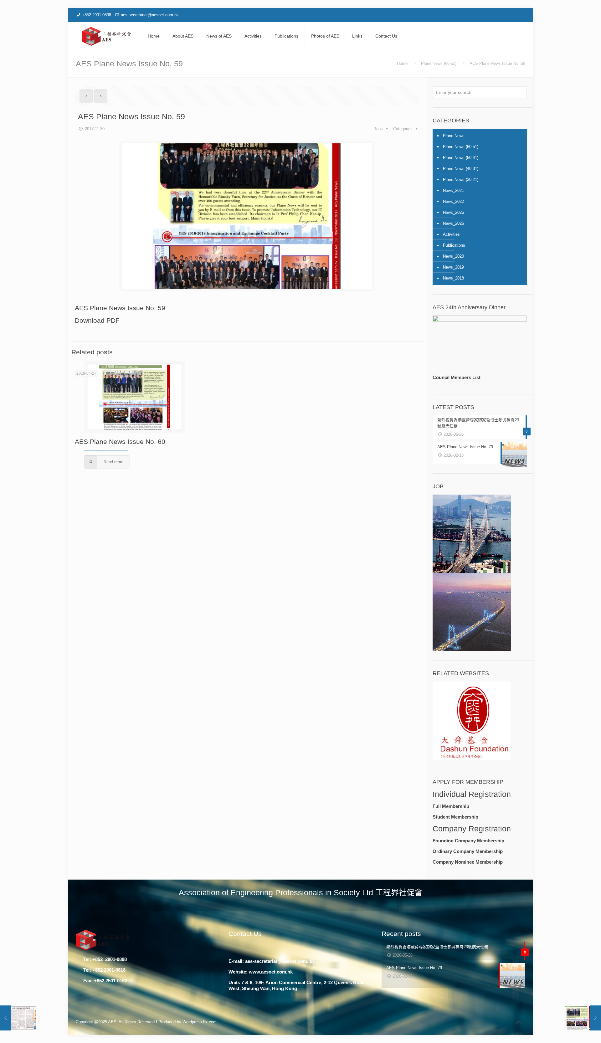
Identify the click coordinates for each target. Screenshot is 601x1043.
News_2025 (453, 212)
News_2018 (453, 278)
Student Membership (455, 817)
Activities (451, 234)
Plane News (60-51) (438, 63)
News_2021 (453, 190)
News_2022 (453, 201)
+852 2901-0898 (109, 959)
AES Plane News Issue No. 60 (120, 441)
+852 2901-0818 (109, 970)
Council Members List (456, 377)
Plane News (454, 135)
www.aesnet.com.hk (271, 971)
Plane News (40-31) (460, 168)
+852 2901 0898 (96, 15)
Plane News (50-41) (460, 157)
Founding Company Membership (468, 840)
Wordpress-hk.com (199, 1022)
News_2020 (453, 256)
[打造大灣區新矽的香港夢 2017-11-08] (18, 1017)
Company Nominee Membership (468, 862)
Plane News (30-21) (460, 179)
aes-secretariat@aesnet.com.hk (150, 15)
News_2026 (453, 223)
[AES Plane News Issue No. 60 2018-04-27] (583, 1017)
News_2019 (453, 267)
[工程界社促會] (107, 36)
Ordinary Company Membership (468, 851)
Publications (454, 245)
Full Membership (451, 806)
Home (402, 63)
